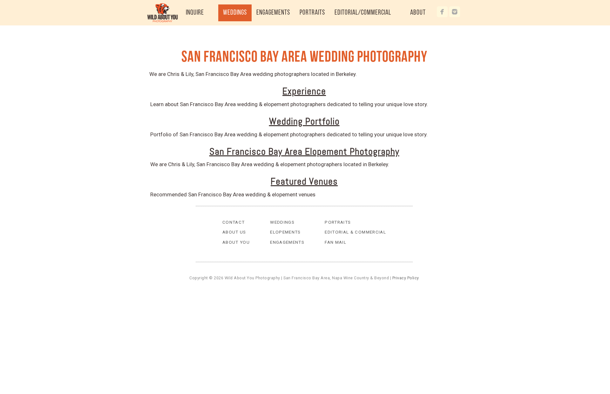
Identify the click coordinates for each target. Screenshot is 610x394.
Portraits (338, 222)
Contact (233, 222)
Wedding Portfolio (304, 121)
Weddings (282, 222)
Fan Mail (335, 242)
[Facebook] (442, 11)
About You (236, 242)
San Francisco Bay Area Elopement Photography (304, 152)
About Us (234, 231)
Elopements (285, 231)
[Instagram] (454, 11)
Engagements (287, 242)
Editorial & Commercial (355, 231)
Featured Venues (304, 181)
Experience (304, 91)
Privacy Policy (405, 277)
